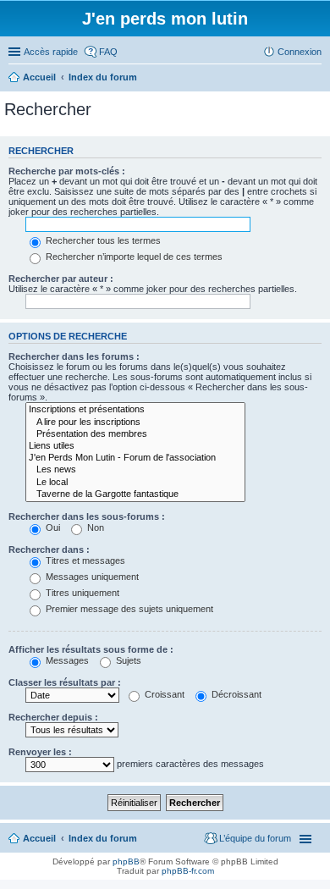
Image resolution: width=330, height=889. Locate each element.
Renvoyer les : (40, 752)
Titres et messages (84, 560)
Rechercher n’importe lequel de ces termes (133, 256)
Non (94, 527)
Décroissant (235, 694)
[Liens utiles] (135, 446)
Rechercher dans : (49, 549)
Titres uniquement (81, 593)
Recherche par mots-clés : (66, 171)
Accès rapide (51, 52)
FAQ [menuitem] (108, 52)
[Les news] (135, 470)
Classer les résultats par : (64, 682)
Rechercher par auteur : (60, 278)
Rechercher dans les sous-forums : (86, 516)
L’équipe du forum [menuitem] (255, 838)
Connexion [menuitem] (300, 52)
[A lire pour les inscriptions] (135, 422)
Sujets (127, 660)
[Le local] (135, 483)
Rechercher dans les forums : (74, 356)
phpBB (126, 861)
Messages (66, 660)
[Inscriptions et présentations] (135, 410)
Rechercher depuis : (53, 717)
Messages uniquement (91, 577)
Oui (51, 527)
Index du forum (103, 838)
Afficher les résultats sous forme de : (90, 649)
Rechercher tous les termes (102, 240)
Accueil (39, 838)
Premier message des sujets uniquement (128, 609)
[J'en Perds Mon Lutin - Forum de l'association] (135, 458)
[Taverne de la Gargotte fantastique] (135, 494)
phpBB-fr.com (188, 870)
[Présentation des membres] (135, 434)
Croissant (163, 694)
